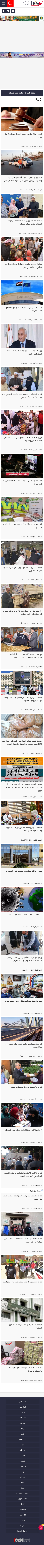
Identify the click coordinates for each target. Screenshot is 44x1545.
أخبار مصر (22, 1407)
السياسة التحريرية (22, 1531)
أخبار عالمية (22, 1439)
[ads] (22, 19)
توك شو (22, 1450)
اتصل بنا (22, 1525)
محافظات (23, 1417)
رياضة (22, 1428)
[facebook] (4, 11)
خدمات (22, 1461)
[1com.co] (22, 1540)
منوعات (22, 1477)
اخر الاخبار (22, 1401)
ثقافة (22, 1504)
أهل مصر (23, 1515)
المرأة (22, 1482)
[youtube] (13, 11)
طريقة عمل (22, 1509)
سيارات (22, 1471)
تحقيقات (22, 1455)
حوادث (22, 1423)
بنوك (22, 1434)
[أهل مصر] (37, 3)
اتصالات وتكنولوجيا (22, 1493)
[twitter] (8, 11)
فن (23, 1444)
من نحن (22, 1520)
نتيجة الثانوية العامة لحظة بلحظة (22, 93)
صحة (22, 1488)
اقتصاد (22, 1412)
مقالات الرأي (22, 1498)
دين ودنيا (23, 1466)
